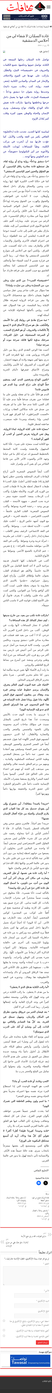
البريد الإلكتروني (42, 1301)
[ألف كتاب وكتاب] (26, 17)
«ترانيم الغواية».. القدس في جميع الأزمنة (33, 1235)
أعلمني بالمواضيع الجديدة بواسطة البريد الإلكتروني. (32, 1336)
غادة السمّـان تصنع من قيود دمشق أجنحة (40, 1199)
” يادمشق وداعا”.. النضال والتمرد (40, 1212)
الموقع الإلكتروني (43, 1311)
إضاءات (39, 27)
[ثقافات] (26, 6)
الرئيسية (47, 27)
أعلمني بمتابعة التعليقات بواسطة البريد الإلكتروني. (32, 1331)
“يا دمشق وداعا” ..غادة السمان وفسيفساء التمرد (16, 1199)
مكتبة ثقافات (46, 1381)
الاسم (46, 1291)
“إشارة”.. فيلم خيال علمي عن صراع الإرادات (17, 1243)
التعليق (46, 1264)
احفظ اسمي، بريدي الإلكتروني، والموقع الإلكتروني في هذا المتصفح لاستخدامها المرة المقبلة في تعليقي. (29, 1323)
